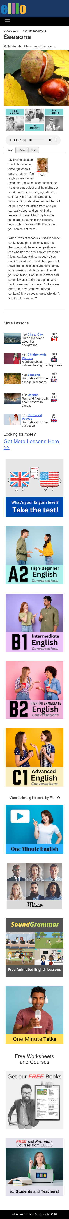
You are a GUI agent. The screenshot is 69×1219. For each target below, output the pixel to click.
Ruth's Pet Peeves (32, 417)
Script (10, 150)
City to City (35, 334)
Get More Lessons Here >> (31, 443)
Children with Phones (34, 356)
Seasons (34, 374)
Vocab (22, 150)
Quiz (33, 150)
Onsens (33, 395)
